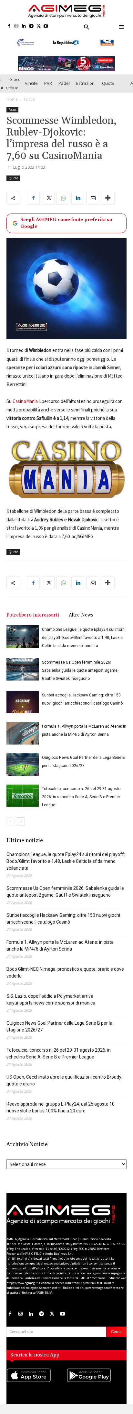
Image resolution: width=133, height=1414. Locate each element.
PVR (48, 90)
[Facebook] (9, 26)
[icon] (36, 1388)
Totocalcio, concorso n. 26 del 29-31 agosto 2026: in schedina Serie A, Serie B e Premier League (81, 804)
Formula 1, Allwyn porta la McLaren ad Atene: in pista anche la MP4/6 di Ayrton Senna (60, 953)
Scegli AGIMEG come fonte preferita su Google (66, 230)
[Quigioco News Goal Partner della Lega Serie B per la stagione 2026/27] (22, 771)
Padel (64, 90)
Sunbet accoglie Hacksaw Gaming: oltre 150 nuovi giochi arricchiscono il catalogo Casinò (63, 926)
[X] (38, 26)
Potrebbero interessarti (32, 622)
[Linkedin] (24, 26)
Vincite (31, 90)
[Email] (92, 205)
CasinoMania (25, 408)
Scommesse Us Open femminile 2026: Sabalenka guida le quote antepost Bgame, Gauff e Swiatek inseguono (80, 677)
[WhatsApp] (62, 205)
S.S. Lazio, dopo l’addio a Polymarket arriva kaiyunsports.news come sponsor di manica (50, 1007)
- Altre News (79, 622)
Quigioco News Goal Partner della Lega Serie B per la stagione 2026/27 (59, 1034)
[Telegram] (31, 26)
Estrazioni (86, 90)
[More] (108, 205)
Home (12, 106)
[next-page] (21, 828)
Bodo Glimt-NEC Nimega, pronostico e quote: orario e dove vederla (65, 980)
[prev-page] (10, 828)
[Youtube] (46, 26)
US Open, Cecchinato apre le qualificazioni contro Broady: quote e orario (64, 1088)
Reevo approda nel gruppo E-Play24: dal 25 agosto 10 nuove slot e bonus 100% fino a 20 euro (60, 1115)
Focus (29, 106)
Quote (108, 90)
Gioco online (13, 90)
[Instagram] (16, 26)
